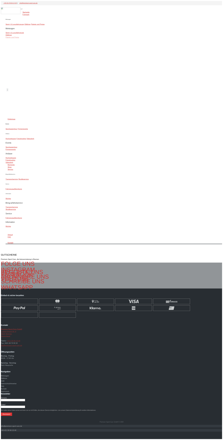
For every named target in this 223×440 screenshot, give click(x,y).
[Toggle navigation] (21, 8)
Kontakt (10, 243)
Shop (9, 167)
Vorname (4, 398)
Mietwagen (5, 376)
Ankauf (10, 235)
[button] (11, 426)
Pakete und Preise (38, 24)
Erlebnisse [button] (11, 119)
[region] (114, 77)
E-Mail (3, 404)
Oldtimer (27, 24)
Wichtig (8, 198)
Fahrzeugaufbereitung (14, 189)
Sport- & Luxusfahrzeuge (15, 24)
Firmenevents (23, 129)
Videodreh (30, 139)
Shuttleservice (23, 179)
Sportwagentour (11, 129)
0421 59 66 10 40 (13, 341)
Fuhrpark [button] (26, 14)
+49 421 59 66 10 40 (10, 3)
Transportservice (12, 179)
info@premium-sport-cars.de (28, 3)
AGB (2, 381)
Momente (11, 165)
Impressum (5, 391)
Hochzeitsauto (11, 139)
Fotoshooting (21, 139)
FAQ (9, 237)
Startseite (26, 12)
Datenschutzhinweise (8, 383)
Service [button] (10, 169)
